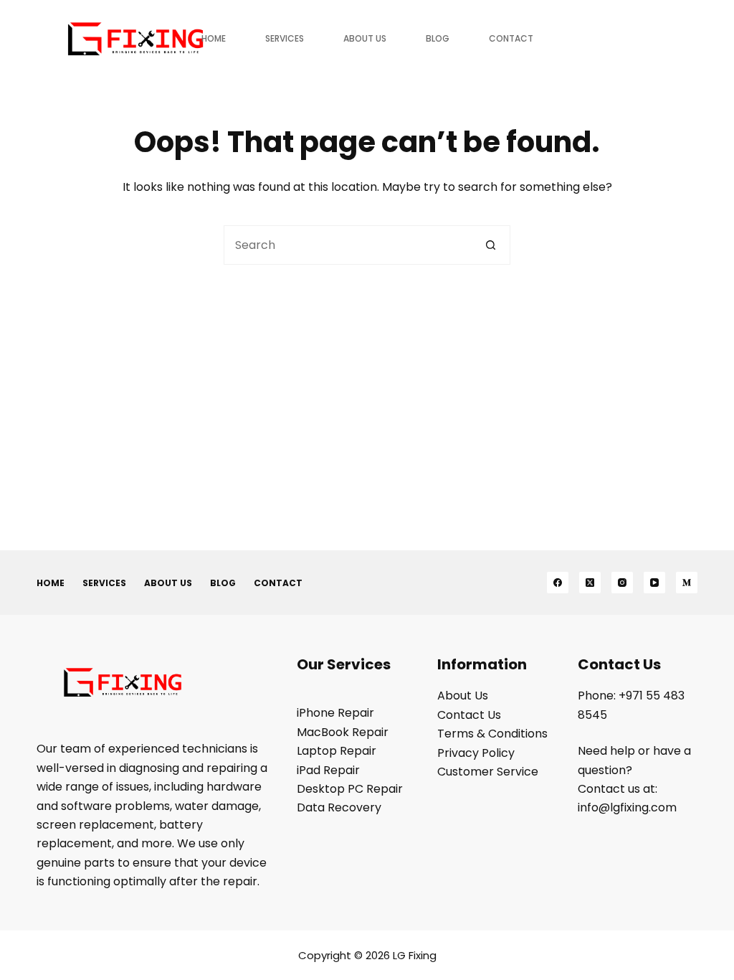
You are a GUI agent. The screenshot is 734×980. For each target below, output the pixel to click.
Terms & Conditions (492, 733)
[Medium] (686, 582)
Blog (437, 38)
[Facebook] (557, 582)
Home (213, 38)
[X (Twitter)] (590, 582)
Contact (511, 38)
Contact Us (469, 715)
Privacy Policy (476, 753)
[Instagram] (622, 582)
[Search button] (490, 245)
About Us (364, 38)
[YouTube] (654, 582)
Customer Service (487, 771)
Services (284, 38)
